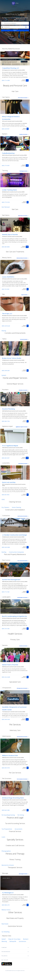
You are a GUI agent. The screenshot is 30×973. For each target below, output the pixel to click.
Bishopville (13, 941)
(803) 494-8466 (6, 677)
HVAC (3, 499)
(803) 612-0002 (5, 494)
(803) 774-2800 (6, 80)
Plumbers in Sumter (23, 390)
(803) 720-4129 (5, 628)
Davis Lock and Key (8, 482)
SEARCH (15, 30)
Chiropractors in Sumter (22, 688)
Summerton (22, 941)
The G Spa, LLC (7, 314)
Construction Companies (16, 552)
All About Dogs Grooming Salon (13, 798)
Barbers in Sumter (23, 134)
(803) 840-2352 (6, 810)
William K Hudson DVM (10, 756)
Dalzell (4, 939)
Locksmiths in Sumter (22, 463)
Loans (3, 837)
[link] (15, 3)
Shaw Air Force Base (14, 939)
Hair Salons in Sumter (22, 97)
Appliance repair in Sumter (21, 426)
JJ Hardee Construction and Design (14, 535)
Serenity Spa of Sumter (10, 235)
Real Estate (5, 924)
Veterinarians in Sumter (22, 736)
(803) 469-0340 (6, 719)
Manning (4, 941)
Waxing (4, 331)
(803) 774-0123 (5, 592)
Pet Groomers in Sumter (22, 779)
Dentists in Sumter (23, 645)
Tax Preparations (7, 829)
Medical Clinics (6, 910)
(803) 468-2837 (6, 370)
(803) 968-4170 (5, 905)
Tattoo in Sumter (23, 339)
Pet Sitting (21, 815)
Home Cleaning (16, 507)
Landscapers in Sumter (22, 597)
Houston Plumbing (8, 409)
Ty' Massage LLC (8, 893)
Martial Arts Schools (8, 865)
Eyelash (4, 375)
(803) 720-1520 (5, 289)
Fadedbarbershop (8, 153)
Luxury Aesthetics (8, 277)
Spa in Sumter (24, 294)
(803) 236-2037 (5, 458)
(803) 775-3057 (6, 165)
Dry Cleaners (5, 507)
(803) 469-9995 (6, 547)
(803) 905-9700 (6, 768)
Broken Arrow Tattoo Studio (11, 358)
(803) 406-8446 (6, 326)
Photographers (6, 851)
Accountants (18, 829)
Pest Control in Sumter (22, 560)
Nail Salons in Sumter (22, 215)
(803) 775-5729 (6, 202)
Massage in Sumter (23, 873)
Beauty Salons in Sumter (22, 258)
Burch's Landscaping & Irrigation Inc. (14, 616)
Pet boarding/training (8, 815)
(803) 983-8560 (6, 247)
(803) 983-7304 (6, 421)
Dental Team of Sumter (10, 665)
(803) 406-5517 (5, 129)
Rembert (25, 939)
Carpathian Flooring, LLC (10, 68)
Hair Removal (6, 207)
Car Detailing (5, 932)
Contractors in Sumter (22, 516)
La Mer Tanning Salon (9, 190)
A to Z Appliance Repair (10, 446)
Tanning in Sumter (23, 171)
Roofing (4, 552)
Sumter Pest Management (11, 580)
